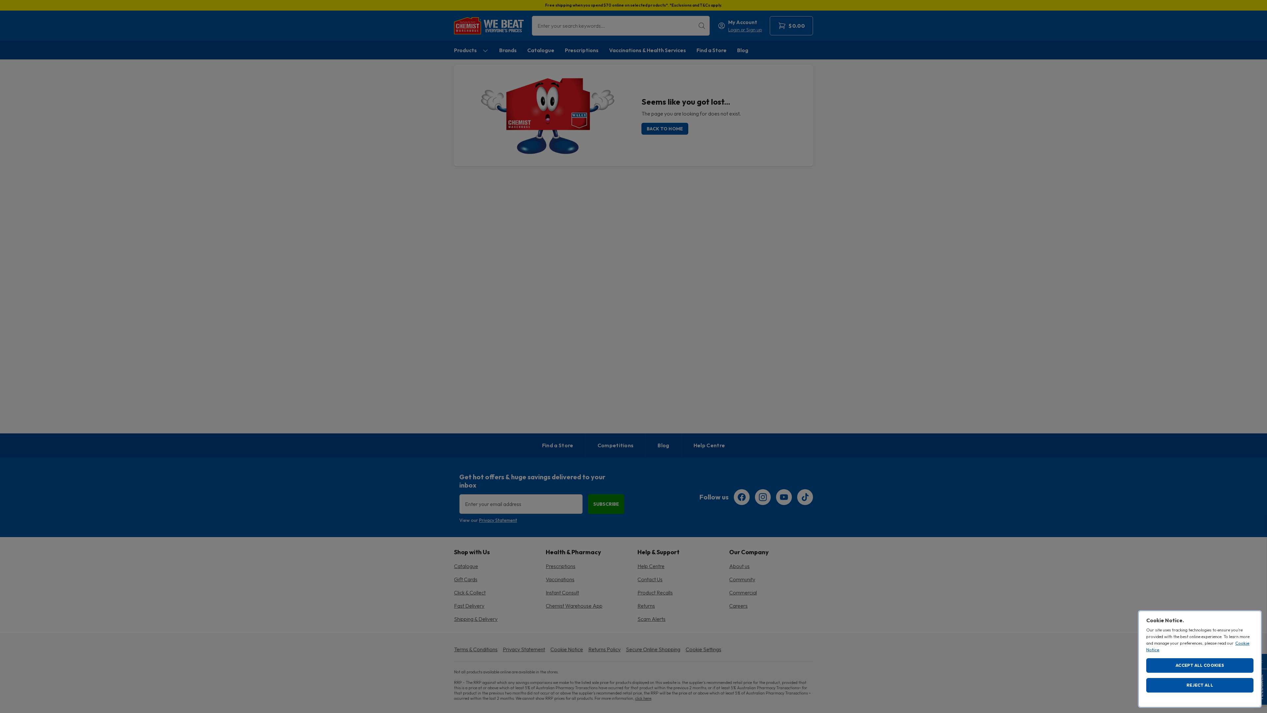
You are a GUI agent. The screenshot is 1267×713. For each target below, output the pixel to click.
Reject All (1199, 685)
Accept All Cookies (1200, 665)
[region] (1200, 659)
